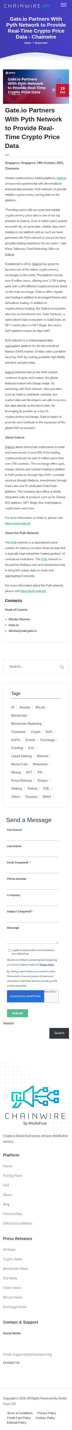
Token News (12, 1288)
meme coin (19, 764)
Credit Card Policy (19, 1417)
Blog (6, 1204)
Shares (42, 780)
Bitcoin (40, 707)
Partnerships (13, 1214)
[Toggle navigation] (63, 5)
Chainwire (18, 732)
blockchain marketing (26, 723)
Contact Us (11, 1362)
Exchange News (14, 1307)
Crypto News (12, 1259)
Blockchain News (15, 1268)
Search (8, 1023)
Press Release (21, 780)
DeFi (49, 732)
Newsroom (41, 43)
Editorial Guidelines (17, 1223)
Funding (17, 748)
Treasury (31, 796)
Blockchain (19, 715)
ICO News (10, 1278)
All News (9, 1249)
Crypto (35, 732)
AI (12, 707)
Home (27, 43)
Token (15, 796)
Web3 (47, 796)
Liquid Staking (21, 756)
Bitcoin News (12, 1297)
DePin (15, 740)
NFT (29, 772)
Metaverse (40, 764)
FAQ (6, 1185)
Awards (24, 707)
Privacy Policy (46, 1413)
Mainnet (42, 756)
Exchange (47, 740)
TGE (46, 788)
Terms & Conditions (20, 1413)
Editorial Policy (16, 1422)
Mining (16, 772)
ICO (31, 748)
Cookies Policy (45, 1417)
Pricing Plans (12, 1175)
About (7, 1194)
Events (30, 740)
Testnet (32, 788)
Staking (16, 788)
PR (40, 772)
